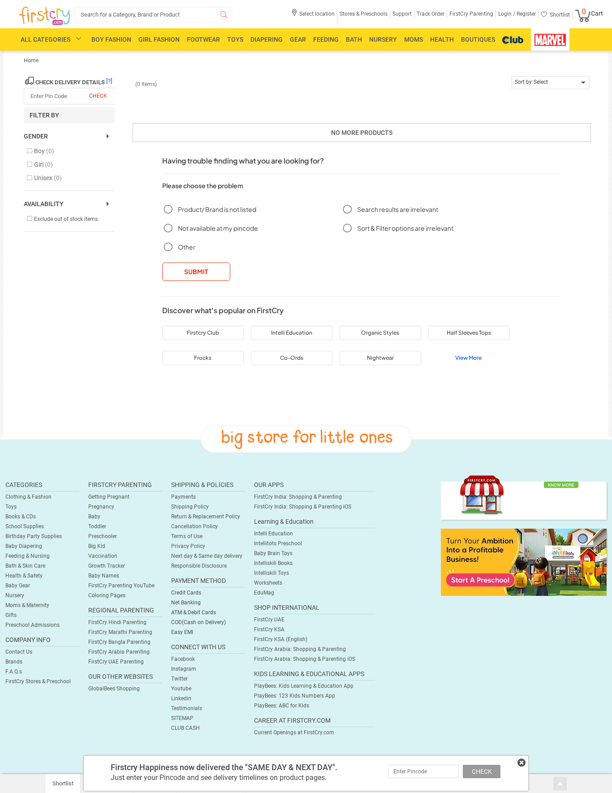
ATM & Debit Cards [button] (193, 612)
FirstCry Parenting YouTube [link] (121, 585)
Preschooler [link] (102, 536)
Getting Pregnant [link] (108, 497)
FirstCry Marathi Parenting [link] (120, 632)
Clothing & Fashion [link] (28, 497)
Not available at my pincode (218, 228)
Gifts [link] (11, 615)
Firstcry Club (203, 332)
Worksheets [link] (268, 583)
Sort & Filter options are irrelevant (405, 228)
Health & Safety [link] (24, 576)
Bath (354, 39)
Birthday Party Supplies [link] (33, 536)
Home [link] (31, 60)
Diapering (266, 39)
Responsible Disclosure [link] (199, 566)
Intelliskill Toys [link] (271, 573)
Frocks (202, 357)
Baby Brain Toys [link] (273, 553)
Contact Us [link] (18, 652)
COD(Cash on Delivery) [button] (198, 622)
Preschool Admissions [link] (32, 625)
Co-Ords (291, 357)
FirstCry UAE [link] (269, 619)
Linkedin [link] (181, 698)
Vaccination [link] (102, 556)
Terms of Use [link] (187, 536)
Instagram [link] (183, 669)
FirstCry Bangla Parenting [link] (119, 642)
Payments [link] (183, 497)
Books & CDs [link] (20, 516)
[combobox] (550, 82)
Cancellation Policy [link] (194, 526)
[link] (524, 562)
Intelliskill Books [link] (273, 563)
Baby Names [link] (103, 576)
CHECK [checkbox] (98, 96)
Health (442, 39)
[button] (313, 17)
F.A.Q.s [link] (13, 671)
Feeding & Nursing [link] (27, 556)
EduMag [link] (264, 593)
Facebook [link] (183, 659)
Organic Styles (380, 332)
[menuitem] (44, 16)
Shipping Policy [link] (190, 507)
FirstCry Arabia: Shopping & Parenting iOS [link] (304, 659)
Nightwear (380, 357)
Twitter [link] (179, 679)
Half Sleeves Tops (469, 332)
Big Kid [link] (96, 546)
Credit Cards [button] (186, 592)
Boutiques (478, 39)
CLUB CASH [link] (185, 728)
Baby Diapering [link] (23, 546)
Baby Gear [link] (17, 585)
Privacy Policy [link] (188, 546)
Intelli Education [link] (273, 533)
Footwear (203, 39)
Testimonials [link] (186, 708)
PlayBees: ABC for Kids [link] (281, 705)
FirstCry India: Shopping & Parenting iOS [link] (302, 507)
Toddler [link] (97, 526)
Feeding (326, 39)
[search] (153, 14)
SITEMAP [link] (182, 718)
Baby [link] (94, 516)
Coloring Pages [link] (106, 595)
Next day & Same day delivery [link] (206, 556)
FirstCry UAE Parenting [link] (116, 662)
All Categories (45, 39)
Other (186, 247)
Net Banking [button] (186, 602)
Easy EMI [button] (182, 632)
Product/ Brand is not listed (217, 209)
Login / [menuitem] (506, 14)
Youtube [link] (181, 688)
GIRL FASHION (159, 39)
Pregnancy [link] (101, 507)
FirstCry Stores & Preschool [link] (38, 681)
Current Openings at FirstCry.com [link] (294, 732)
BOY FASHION (111, 39)
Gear (298, 39)
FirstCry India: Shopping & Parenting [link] (298, 497)
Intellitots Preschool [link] (278, 543)
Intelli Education (291, 332)
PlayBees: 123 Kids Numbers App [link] (294, 696)
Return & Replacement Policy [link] (205, 516)
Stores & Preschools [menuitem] (364, 14)
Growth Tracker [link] (106, 566)
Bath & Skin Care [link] (25, 566)
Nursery (383, 39)
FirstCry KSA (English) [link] (280, 639)
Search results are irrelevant (397, 209)
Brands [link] (13, 662)
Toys (235, 39)
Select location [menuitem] (317, 14)
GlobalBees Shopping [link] (114, 688)
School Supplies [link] (24, 526)
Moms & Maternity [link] (27, 605)
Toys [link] (11, 507)
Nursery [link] (14, 595)
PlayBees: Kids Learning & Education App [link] (303, 686)
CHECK (482, 771)
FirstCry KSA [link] (269, 629)
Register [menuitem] (525, 14)
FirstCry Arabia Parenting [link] (119, 652)
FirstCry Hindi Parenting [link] (117, 622)
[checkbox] (64, 151)
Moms (413, 39)
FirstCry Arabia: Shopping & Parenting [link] (300, 649)
